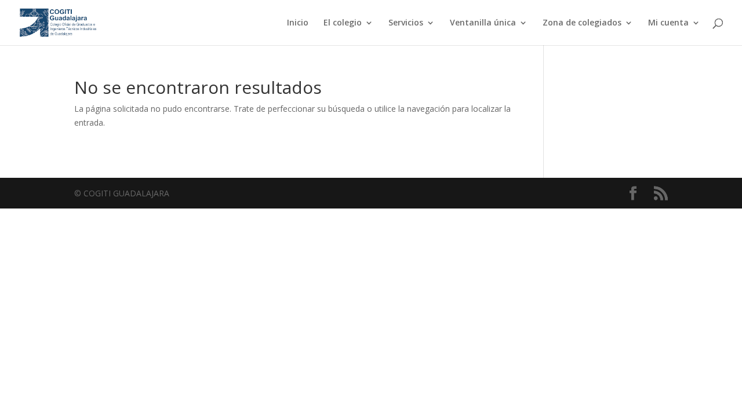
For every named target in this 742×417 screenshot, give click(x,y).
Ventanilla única (483, 23)
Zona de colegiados (582, 23)
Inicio (297, 23)
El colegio (342, 23)
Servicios (405, 23)
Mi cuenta (668, 23)
